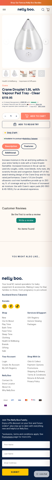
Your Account (9, 357)
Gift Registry (33, 318)
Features (28, 146)
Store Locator (8, 384)
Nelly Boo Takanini (30, 138)
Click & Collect (34, 362)
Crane (5, 86)
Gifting (5, 348)
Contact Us (7, 380)
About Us (6, 387)
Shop (4, 313)
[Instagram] (4, 306)
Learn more (41, 106)
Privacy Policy (33, 382)
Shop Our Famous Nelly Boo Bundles (26, 3)
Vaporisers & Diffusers (27, 81)
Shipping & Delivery (36, 372)
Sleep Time (7, 334)
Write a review (26, 220)
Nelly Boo (6, 376)
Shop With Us (33, 357)
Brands (5, 344)
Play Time (6, 324)
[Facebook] (10, 306)
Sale (4, 351)
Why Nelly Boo (8, 390)
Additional (10, 153)
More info (39, 104)
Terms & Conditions (36, 375)
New (4, 318)
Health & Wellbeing (9, 81)
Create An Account (11, 365)
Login (4, 362)
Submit (15, 472)
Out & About (8, 321)
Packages (31, 324)
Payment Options (35, 365)
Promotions (32, 368)
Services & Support (36, 313)
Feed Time (7, 331)
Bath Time (7, 328)
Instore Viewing (34, 321)
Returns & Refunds (35, 378)
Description (11, 146)
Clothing (6, 338)
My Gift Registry (9, 368)
